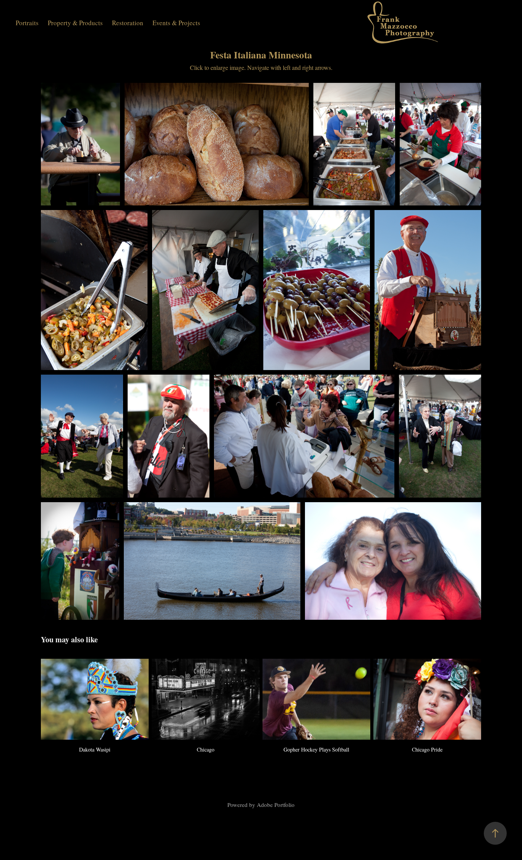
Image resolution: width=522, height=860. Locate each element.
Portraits (27, 22)
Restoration (127, 22)
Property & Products (75, 22)
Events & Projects (176, 22)
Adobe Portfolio (276, 804)
